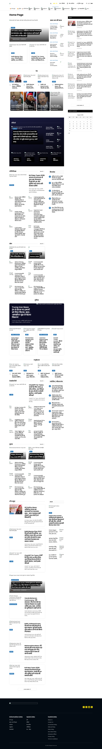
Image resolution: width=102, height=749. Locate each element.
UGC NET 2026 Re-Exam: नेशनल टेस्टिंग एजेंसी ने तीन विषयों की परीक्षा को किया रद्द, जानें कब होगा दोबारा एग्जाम (16, 375)
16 (90, 124)
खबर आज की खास (54, 23)
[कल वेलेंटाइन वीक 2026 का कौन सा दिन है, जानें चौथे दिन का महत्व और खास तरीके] (56, 156)
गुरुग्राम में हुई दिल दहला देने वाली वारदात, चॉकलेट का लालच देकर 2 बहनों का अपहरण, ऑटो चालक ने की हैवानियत (53, 540)
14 (83, 124)
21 (83, 126)
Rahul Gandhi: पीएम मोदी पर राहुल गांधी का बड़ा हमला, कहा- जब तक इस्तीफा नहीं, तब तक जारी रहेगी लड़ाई (54, 46)
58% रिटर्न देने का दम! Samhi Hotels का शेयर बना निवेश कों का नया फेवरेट (58, 210)
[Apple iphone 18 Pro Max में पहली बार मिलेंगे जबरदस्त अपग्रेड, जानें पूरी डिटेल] (30, 420)
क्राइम (50, 512)
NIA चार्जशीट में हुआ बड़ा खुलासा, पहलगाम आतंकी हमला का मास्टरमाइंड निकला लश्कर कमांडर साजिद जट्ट (53, 557)
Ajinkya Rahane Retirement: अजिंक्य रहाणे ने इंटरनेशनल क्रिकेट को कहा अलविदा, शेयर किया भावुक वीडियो (20, 265)
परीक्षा (11, 370)
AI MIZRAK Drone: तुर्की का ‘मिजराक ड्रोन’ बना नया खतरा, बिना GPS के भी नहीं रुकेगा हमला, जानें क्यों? (20, 423)
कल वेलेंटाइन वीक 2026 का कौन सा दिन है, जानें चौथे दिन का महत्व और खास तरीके (56, 159)
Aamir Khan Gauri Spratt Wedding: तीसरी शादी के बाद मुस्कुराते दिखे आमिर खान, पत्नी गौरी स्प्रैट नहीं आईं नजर (50, 147)
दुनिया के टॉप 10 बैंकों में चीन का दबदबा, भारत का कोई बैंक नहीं (58, 178)
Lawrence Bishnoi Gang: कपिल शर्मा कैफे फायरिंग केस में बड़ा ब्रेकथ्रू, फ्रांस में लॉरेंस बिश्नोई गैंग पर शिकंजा (43, 343)
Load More (26, 689)
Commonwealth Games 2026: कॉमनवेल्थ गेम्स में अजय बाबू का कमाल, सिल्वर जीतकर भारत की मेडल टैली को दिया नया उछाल (20, 278)
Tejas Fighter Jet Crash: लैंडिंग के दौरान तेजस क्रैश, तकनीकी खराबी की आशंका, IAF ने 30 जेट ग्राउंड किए (20, 434)
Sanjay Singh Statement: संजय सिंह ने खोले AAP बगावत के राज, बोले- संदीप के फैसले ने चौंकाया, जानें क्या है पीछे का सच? (20, 216)
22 (87, 126)
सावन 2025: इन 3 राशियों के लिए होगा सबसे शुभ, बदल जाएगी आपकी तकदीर (58, 397)
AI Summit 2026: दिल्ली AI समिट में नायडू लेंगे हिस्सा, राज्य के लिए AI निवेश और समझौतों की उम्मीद (39, 434)
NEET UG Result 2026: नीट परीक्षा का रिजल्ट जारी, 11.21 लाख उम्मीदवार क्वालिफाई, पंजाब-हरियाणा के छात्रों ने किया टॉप (45, 375)
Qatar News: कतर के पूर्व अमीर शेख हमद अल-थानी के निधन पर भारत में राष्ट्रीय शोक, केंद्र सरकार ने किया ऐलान (15, 343)
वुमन (12, 451)
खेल (11, 251)
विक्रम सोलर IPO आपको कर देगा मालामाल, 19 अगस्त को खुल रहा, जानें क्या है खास (57, 201)
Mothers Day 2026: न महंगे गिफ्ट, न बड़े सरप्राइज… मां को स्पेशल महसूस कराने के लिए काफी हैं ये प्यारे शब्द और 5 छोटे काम (17, 159)
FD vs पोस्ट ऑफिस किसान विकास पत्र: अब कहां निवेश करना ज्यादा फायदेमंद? (58, 185)
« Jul (69, 133)
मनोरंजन (15, 128)
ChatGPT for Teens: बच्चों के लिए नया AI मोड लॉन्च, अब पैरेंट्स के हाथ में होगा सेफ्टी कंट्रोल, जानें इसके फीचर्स (38, 58)
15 (87, 124)
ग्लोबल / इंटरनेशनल (15, 334)
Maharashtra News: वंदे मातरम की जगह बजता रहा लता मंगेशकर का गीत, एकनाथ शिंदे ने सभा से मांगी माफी (59, 86)
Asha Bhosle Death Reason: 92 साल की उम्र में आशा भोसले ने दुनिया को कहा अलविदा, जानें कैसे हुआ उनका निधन (30, 159)
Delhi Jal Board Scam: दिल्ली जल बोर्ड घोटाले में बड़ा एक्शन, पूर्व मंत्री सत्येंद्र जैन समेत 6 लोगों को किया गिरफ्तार (45, 86)
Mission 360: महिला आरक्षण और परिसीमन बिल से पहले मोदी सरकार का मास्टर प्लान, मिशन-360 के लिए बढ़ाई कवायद (20, 201)
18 (73, 126)
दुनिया (27, 334)
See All (41, 171)
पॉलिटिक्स (11, 185)
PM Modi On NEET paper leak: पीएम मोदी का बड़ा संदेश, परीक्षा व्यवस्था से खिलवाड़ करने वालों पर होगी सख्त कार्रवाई (31, 375)
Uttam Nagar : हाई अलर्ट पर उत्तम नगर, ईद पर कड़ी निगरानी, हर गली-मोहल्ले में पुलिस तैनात (53, 532)
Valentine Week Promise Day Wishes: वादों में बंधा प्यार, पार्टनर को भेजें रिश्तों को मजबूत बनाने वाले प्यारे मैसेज (43, 159)
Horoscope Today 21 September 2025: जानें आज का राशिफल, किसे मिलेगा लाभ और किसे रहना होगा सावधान (58, 414)
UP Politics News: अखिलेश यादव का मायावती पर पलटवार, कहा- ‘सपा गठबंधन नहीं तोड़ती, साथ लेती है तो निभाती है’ (26, 33)
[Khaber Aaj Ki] (9, 3)
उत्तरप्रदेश (13, 27)
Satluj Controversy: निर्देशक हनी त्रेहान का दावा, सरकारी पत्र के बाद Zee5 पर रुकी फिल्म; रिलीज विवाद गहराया (49, 140)
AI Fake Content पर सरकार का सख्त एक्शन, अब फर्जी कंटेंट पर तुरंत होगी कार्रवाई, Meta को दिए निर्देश (20, 411)
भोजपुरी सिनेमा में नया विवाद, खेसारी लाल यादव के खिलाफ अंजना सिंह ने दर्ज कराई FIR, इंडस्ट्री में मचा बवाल (50, 134)
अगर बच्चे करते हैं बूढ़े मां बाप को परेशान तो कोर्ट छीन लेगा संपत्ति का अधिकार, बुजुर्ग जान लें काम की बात (58, 389)
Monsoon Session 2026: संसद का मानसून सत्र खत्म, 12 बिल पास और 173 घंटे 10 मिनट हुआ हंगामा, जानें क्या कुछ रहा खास (54, 55)
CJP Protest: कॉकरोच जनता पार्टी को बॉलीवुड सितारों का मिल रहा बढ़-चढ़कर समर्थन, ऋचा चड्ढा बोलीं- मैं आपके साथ (20, 232)
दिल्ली (13, 53)
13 (80, 124)
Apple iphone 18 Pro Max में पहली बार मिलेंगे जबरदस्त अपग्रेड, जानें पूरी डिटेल (39, 423)
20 (80, 126)
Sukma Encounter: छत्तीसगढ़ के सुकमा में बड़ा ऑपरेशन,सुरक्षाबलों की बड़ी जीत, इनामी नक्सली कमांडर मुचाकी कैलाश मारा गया (56, 520)
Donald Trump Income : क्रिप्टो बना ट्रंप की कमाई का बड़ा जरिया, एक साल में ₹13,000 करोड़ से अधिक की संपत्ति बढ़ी (57, 345)
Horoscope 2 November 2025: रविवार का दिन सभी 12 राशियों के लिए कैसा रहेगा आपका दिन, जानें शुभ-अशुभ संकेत (58, 425)
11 (73, 124)
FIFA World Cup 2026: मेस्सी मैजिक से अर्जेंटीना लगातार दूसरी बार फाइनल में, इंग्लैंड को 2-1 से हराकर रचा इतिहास (39, 290)
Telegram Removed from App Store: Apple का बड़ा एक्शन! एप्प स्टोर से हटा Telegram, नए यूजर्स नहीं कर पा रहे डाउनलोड (39, 411)
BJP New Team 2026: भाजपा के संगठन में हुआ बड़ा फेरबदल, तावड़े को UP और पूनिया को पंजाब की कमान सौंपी (37, 180)
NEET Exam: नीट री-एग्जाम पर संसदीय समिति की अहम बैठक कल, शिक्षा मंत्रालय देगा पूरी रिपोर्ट (59, 375)
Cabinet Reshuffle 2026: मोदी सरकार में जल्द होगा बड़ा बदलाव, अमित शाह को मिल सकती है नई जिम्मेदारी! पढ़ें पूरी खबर (39, 201)
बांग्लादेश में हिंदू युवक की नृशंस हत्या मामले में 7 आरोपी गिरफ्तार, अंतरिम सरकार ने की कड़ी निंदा (53, 548)
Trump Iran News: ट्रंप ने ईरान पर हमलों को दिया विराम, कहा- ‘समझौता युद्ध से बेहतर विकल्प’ (21, 312)
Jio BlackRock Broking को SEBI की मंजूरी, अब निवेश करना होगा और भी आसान (58, 193)
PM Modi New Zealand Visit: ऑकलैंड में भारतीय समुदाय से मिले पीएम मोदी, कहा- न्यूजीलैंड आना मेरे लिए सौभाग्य (29, 344)
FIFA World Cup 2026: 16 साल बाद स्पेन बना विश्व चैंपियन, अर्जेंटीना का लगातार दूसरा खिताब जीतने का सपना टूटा (20, 290)
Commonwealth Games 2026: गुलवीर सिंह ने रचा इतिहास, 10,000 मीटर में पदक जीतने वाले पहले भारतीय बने (39, 265)
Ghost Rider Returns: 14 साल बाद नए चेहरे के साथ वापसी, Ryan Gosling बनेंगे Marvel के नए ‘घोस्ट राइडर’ (50, 128)
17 (69, 126)
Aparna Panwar (16, 39)
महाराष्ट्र (54, 81)
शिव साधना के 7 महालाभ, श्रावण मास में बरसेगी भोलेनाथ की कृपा (58, 405)
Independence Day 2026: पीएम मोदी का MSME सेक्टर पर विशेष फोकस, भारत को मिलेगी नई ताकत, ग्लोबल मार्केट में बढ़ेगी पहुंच (54, 27)
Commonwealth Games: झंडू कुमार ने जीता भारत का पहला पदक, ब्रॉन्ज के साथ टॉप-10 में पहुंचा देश (39, 278)
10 (69, 124)
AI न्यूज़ (33, 53)
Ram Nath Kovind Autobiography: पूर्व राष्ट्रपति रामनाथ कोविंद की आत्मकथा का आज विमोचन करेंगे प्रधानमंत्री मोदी (54, 64)
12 (76, 124)
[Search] (51, 3)
